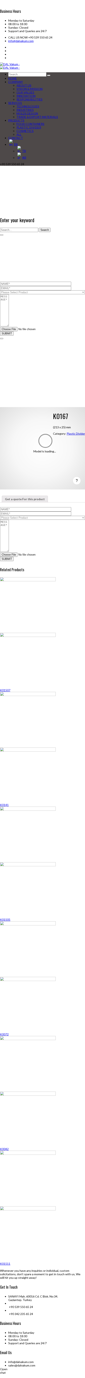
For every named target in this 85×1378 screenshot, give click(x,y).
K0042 (4, 1149)
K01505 (5, 919)
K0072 (4, 1034)
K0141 (4, 805)
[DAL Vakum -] (10, 64)
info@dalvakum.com (21, 41)
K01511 (5, 1263)
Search (44, 229)
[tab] (25, 499)
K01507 (5, 690)
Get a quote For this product (25, 499)
